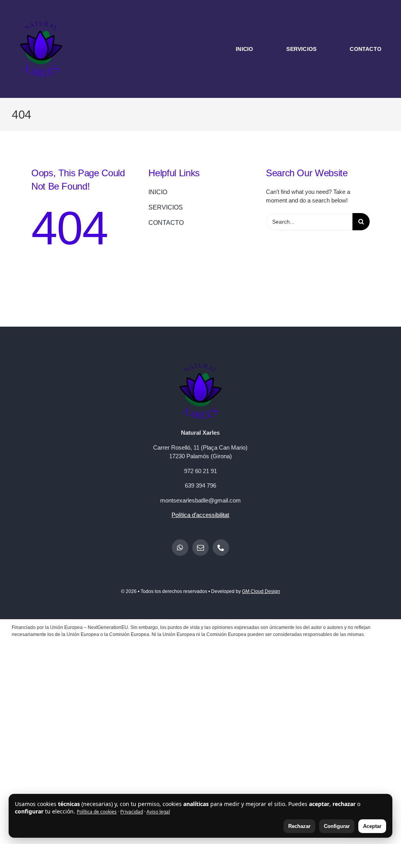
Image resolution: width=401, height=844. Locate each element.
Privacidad (131, 811)
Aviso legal (158, 811)
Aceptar (372, 826)
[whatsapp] (180, 547)
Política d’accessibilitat (200, 514)
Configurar (337, 826)
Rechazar (299, 826)
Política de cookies (97, 811)
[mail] (200, 547)
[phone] (221, 547)
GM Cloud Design (261, 591)
